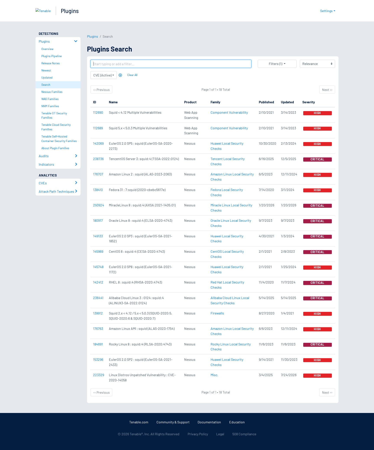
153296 (98, 359)
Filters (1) (275, 64)
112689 (98, 128)
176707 (98, 174)
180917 (98, 220)
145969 (98, 251)
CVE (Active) (102, 75)
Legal (220, 434)
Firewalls (217, 313)
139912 (98, 313)
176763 (98, 328)
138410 (98, 190)
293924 (98, 205)
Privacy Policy (198, 434)
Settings (326, 11)
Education (237, 422)
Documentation (209, 422)
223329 (98, 375)
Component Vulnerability (229, 112)
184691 (98, 344)
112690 (98, 112)
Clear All (132, 75)
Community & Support (173, 422)
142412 (98, 282)
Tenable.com (138, 422)
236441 (98, 298)
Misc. (214, 375)
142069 (98, 143)
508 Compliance (244, 434)
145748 (98, 267)
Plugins (70, 10)
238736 (98, 159)
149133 (98, 236)
